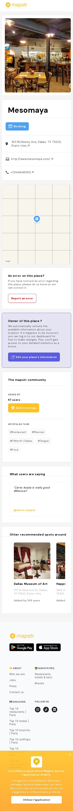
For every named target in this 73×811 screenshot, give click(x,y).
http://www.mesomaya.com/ (31, 159)
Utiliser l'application (36, 799)
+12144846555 (21, 172)
